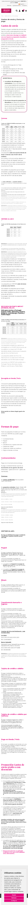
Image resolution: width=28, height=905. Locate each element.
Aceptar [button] (14, 895)
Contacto (24, 5)
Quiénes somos (17, 5)
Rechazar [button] (14, 897)
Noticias (9, 5)
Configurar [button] (14, 900)
